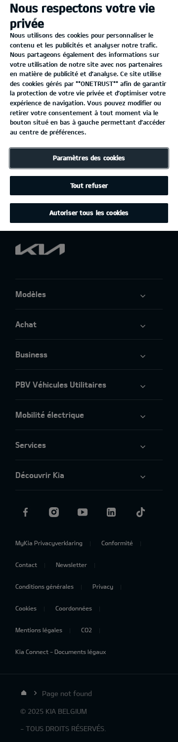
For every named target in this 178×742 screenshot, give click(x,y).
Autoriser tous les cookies (89, 213)
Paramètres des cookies (89, 158)
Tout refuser (89, 185)
